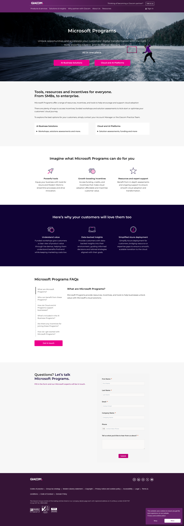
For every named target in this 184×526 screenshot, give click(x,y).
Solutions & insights (57, 9)
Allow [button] (172, 521)
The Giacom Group (36, 501)
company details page (80, 501)
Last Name (106, 390)
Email (104, 402)
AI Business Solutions (71, 63)
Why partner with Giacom (79, 9)
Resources (106, 9)
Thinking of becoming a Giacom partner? (125, 3)
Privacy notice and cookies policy (108, 489)
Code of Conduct (46, 494)
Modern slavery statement (73, 489)
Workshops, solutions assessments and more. (59, 131)
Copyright (89, 489)
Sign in (150, 9)
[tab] (49, 290)
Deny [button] (155, 521)
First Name (106, 379)
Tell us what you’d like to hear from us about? (119, 436)
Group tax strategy (53, 489)
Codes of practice (37, 489)
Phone (104, 424)
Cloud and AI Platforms (112, 63)
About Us (96, 9)
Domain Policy (61, 494)
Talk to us (150, 3)
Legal (137, 489)
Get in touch (48, 343)
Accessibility (128, 489)
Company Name (108, 413)
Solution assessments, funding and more (118, 131)
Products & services (39, 9)
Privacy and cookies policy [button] (156, 515)
